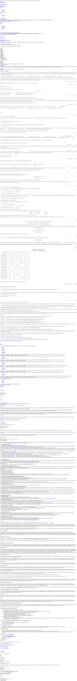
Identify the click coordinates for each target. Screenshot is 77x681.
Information (3, 26)
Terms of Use (38, 0)
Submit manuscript (3, 6)
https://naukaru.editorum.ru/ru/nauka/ (63, 442)
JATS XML (3, 385)
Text (1, 70)
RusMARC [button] (9, 378)
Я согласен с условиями (5, 671)
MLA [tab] (3, 348)
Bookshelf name (3, 393)
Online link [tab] (3, 352)
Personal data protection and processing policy (10, 403)
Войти (4, 680)
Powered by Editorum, (22, 403)
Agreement (1, 403)
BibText (1, 378)
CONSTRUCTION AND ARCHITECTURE (9, 34)
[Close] (0, 342)
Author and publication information (5, 40)
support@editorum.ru (11, 635)
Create (4, 404)
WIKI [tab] (3, 350)
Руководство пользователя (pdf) (5, 643)
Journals (1, 2)
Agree (1, 1)
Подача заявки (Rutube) (3, 646)
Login (18, 405)
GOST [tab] (3, 347)
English (3, 10)
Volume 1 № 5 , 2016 (40, 33)
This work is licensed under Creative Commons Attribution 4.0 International (11, 340)
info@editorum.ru (5, 427)
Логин (1, 678)
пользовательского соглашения (13, 671)
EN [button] (0, 8)
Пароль (1, 679)
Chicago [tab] (3, 349)
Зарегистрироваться (6, 673)
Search (1, 4)
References (3, 28)
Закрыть (2, 673)
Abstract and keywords (3, 64)
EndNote (4, 378)
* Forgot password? (22, 405)
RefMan (7, 378)
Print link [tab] (3, 358)
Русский (3, 9)
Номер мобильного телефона (4, 663)
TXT (3, 382)
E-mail (1, 667)
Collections (4, 2)
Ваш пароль (2, 668)
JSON (3, 381)
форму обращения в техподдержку (10, 636)
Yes (0, 655)
